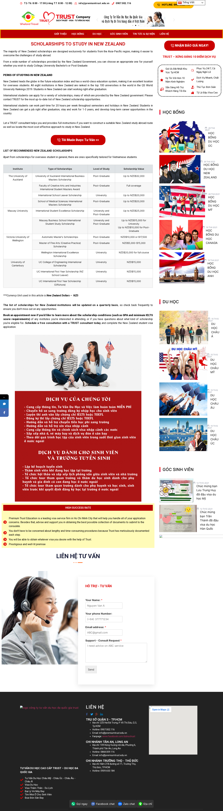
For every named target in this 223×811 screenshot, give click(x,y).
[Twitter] (91, 712)
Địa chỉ (147, 803)
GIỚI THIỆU (60, 33)
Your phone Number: (98, 613)
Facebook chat (105, 803)
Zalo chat (129, 803)
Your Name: (93, 600)
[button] (97, 20)
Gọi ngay (82, 803)
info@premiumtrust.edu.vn (94, 3)
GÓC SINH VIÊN (119, 33)
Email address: (95, 627)
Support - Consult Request (103, 640)
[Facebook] (86, 712)
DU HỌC (97, 33)
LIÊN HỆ (164, 33)
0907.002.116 (123, 3)
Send (91, 669)
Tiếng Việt (188, 2)
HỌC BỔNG (78, 33)
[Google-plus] (96, 712)
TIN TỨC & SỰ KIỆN (144, 33)
